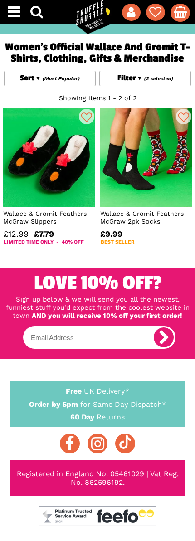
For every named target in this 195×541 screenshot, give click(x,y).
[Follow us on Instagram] (97, 443)
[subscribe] (164, 337)
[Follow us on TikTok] (125, 443)
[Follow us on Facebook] (70, 443)
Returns (97, 417)
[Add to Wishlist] (86, 116)
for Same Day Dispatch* (97, 404)
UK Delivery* (97, 391)
